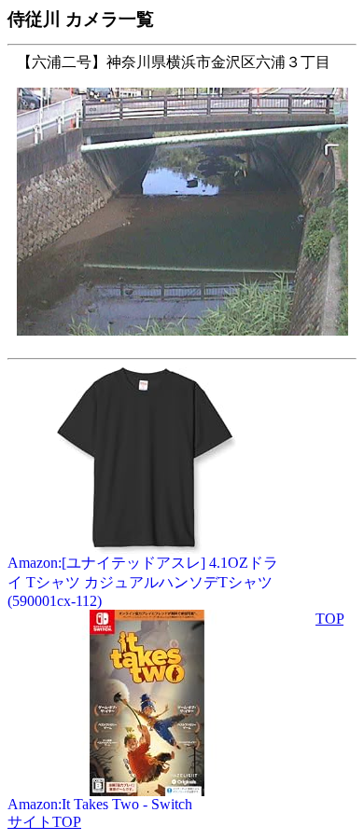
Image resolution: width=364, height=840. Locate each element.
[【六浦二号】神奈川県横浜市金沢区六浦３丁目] (182, 345)
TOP (329, 619)
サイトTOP (44, 822)
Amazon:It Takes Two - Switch (99, 804)
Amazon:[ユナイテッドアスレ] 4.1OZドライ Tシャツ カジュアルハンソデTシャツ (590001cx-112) (142, 582)
